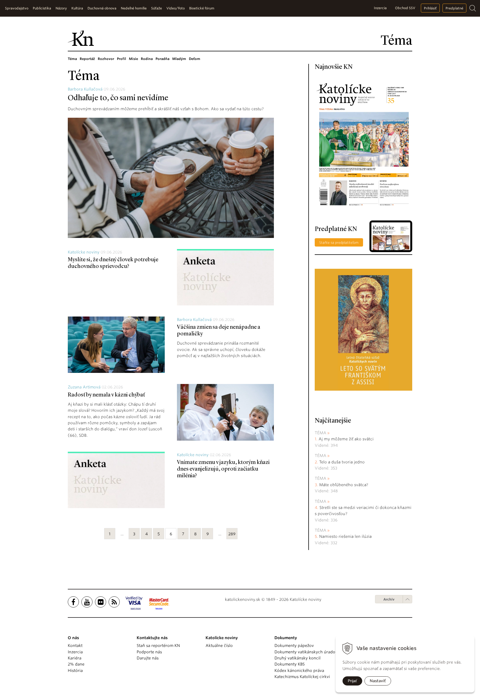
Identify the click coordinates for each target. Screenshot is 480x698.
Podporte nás (149, 652)
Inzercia (380, 8)
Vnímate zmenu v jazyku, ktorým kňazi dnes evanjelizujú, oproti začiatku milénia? (223, 469)
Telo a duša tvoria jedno (342, 462)
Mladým (179, 59)
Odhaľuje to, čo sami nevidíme (118, 98)
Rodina (147, 59)
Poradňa (162, 59)
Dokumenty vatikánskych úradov (306, 652)
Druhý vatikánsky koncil (297, 658)
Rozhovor (106, 59)
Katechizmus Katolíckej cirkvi (302, 676)
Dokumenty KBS (289, 664)
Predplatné (454, 8)
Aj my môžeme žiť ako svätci (346, 439)
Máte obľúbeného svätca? (343, 485)
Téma (72, 59)
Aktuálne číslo (219, 645)
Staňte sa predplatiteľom (339, 242)
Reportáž (87, 59)
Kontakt (75, 645)
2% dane (76, 664)
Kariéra (74, 658)
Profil (121, 59)
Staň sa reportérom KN (158, 645)
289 (232, 534)
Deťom (194, 59)
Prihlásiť (430, 8)
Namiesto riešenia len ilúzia (345, 536)
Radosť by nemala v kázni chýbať (106, 395)
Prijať (352, 681)
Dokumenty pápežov (294, 645)
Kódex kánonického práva (299, 670)
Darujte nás (148, 658)
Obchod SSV (405, 8)
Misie (133, 59)
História (75, 670)
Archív (388, 599)
